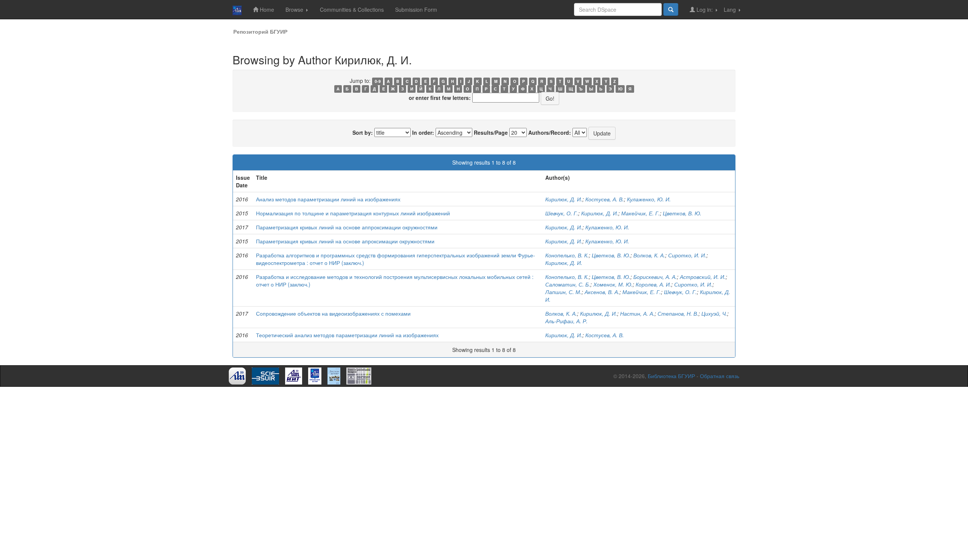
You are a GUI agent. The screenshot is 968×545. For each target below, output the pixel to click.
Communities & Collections (352, 9)
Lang (730, 9)
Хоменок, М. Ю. (613, 284)
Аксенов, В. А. (602, 292)
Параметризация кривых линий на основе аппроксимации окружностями (346, 227)
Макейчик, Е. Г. (640, 213)
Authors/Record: (549, 132)
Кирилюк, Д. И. (563, 199)
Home (266, 9)
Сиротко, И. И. (687, 255)
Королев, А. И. (653, 284)
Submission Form (416, 9)
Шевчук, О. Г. (561, 213)
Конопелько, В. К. (567, 255)
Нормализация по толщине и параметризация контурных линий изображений (353, 213)
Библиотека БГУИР (671, 376)
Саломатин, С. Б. (567, 284)
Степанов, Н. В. (678, 313)
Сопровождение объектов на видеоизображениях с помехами (333, 313)
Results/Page (491, 132)
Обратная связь (719, 376)
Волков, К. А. (649, 255)
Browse (295, 9)
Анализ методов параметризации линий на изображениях (328, 199)
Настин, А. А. (637, 313)
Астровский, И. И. (703, 276)
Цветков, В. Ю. (682, 213)
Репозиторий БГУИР (260, 31)
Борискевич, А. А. (655, 276)
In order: (423, 132)
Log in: (704, 9)
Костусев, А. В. (604, 199)
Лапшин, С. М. (563, 292)
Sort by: (362, 132)
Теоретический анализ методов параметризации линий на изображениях (347, 335)
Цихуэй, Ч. (714, 313)
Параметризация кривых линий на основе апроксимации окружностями (345, 241)
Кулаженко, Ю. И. (649, 199)
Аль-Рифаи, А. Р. (566, 321)
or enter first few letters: (440, 97)
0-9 (378, 81)
